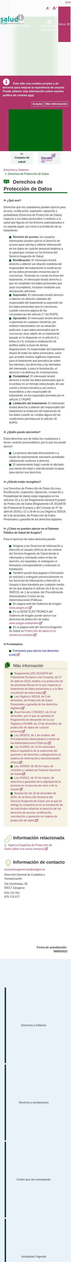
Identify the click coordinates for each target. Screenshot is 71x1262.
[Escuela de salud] (48, 158)
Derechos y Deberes (16, 169)
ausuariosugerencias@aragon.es (24, 869)
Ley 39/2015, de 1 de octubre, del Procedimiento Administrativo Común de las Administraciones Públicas (35, 739)
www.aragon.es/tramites (23, 623)
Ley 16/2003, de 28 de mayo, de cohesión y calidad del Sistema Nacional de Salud (35, 770)
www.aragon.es (18, 607)
